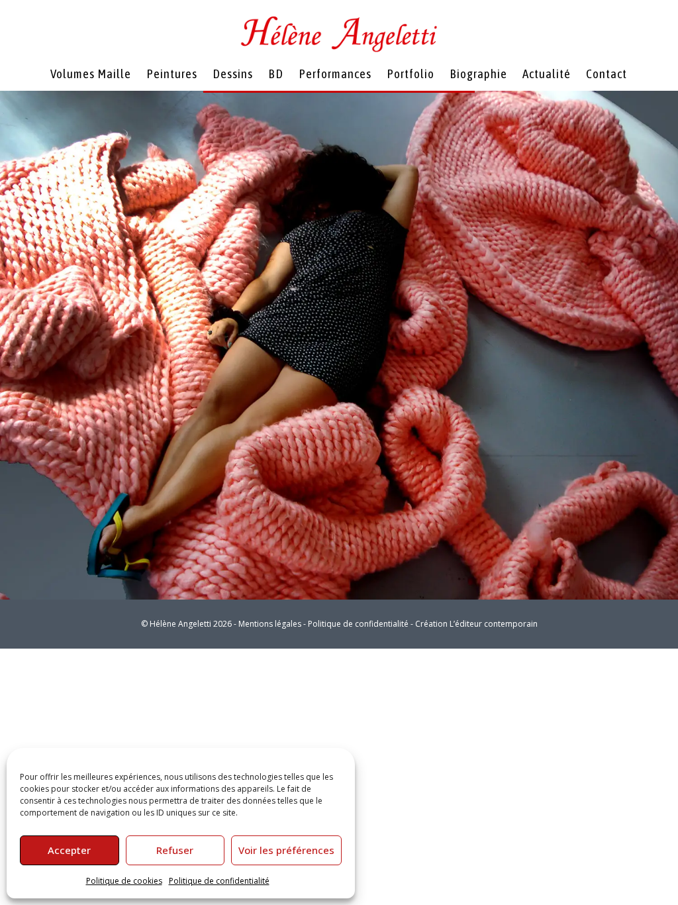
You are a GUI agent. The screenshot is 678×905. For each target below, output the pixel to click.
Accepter (69, 850)
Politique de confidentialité (219, 880)
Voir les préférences (286, 850)
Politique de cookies (124, 880)
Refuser (174, 850)
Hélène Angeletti (180, 623)
